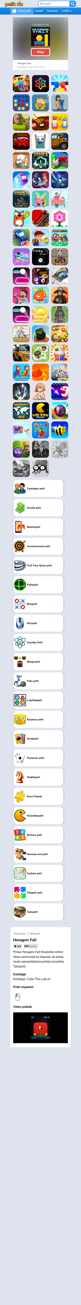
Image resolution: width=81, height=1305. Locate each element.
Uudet (39, 10)
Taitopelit (34, 933)
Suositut (52, 10)
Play (40, 52)
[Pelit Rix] (14, 4)
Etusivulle (24, 10)
